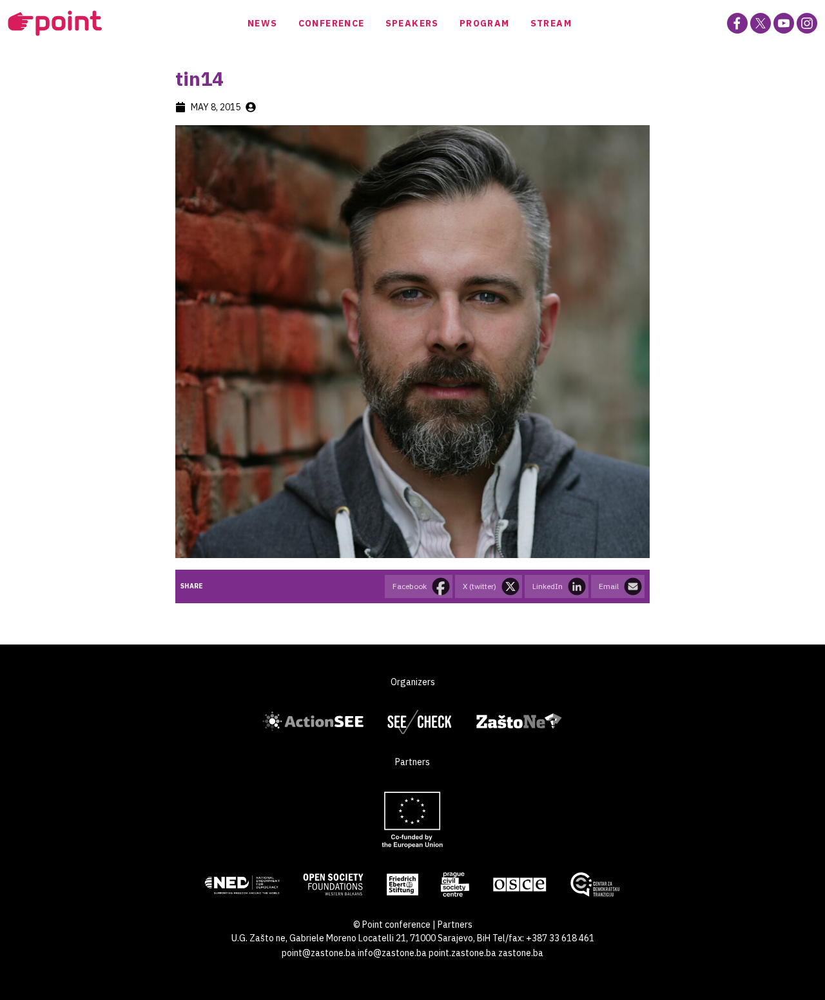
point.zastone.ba (462, 953)
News (263, 23)
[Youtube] (783, 23)
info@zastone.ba (392, 953)
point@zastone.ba (319, 953)
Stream (551, 23)
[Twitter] (760, 23)
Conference (331, 23)
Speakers (412, 23)
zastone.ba (520, 953)
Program (485, 23)
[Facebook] (737, 23)
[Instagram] (807, 23)
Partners (455, 924)
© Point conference (392, 924)
